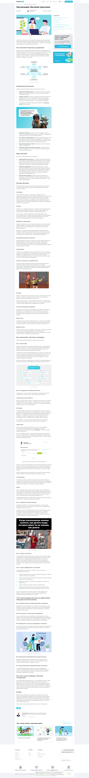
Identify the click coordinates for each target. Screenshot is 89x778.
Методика (43, 1)
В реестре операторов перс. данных (52, 770)
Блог (48, 1)
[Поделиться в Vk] (17, 708)
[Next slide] (50, 449)
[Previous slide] (18, 449)
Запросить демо (64, 46)
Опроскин (18, 757)
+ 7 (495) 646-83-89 (67, 750)
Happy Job (19, 753)
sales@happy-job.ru (67, 752)
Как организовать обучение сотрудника (60, 24)
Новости (39, 755)
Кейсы (30, 755)
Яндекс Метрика (51, 772)
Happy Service (19, 759)
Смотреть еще (66, 723)
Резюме (54, 30)
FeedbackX (43, 461)
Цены (51, 1)
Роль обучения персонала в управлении (60, 17)
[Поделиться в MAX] (20, 708)
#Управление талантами (47, 11)
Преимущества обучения (57, 19)
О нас (39, 752)
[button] (32, 458)
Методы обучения (56, 22)
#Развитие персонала (48, 10)
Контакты (55, 1)
